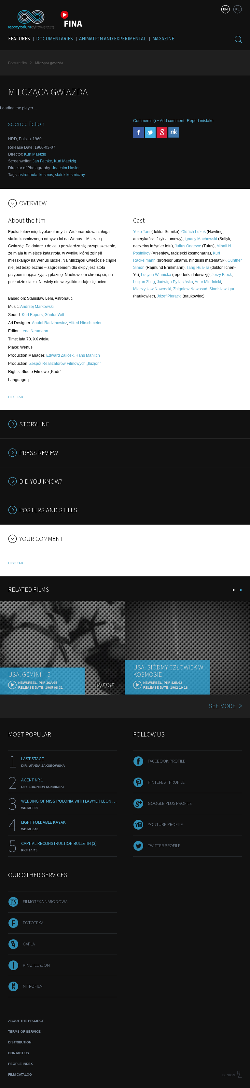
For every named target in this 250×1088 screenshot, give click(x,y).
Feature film (17, 63)
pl (237, 9)
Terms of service (24, 1031)
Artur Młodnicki (208, 282)
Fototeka (33, 923)
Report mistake (200, 120)
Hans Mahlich (88, 355)
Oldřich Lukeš (193, 231)
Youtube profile (165, 824)
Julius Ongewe (188, 246)
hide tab (15, 397)
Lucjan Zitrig (144, 282)
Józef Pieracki (169, 296)
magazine (163, 38)
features (19, 38)
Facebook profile (166, 761)
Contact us (18, 1053)
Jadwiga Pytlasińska (175, 282)
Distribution (19, 1042)
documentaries (54, 38)
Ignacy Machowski (201, 239)
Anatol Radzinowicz (49, 323)
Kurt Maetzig (35, 154)
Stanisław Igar (221, 289)
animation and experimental (112, 38)
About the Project (26, 1021)
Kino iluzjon (36, 965)
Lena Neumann (34, 331)
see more (222, 706)
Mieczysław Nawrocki (152, 289)
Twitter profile (164, 845)
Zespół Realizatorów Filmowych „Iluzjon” (65, 363)
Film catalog (20, 1074)
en (225, 9)
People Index (20, 1064)
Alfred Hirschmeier (85, 323)
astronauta (28, 174)
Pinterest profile (166, 782)
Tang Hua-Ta (198, 267)
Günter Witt (54, 314)
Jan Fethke (42, 161)
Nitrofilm (33, 986)
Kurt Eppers (32, 314)
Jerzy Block (222, 274)
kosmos (46, 174)
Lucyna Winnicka (156, 274)
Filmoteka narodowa (45, 901)
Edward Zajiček (60, 355)
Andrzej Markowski (37, 306)
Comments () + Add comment (158, 120)
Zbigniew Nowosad (190, 289)
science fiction (26, 123)
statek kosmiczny (70, 174)
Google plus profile (170, 803)
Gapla (29, 944)
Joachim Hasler (66, 168)
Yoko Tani (141, 231)
